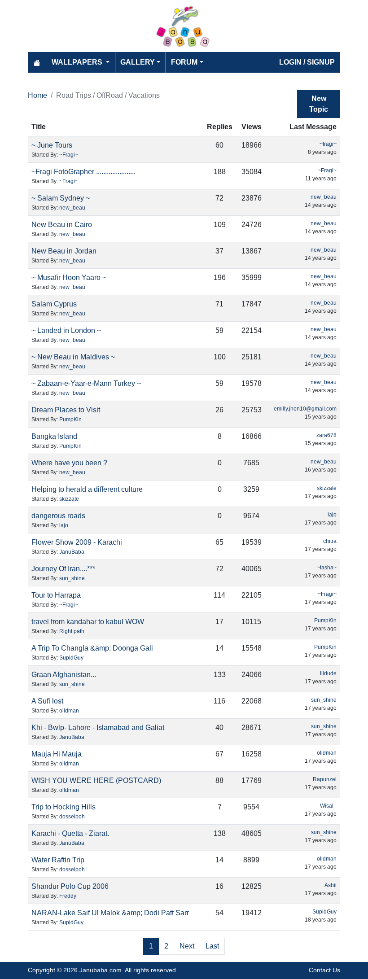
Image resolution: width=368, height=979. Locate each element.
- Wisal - (327, 806)
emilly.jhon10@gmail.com (305, 409)
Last (212, 946)
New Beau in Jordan (63, 251)
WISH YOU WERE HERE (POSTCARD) (96, 780)
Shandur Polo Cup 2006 (70, 886)
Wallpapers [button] (78, 62)
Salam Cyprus (54, 304)
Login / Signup (307, 62)
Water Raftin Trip (57, 860)
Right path (71, 631)
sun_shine (72, 578)
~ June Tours (51, 145)
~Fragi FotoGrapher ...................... (83, 171)
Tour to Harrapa (56, 595)
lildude (328, 673)
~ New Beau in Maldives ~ (73, 357)
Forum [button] (184, 62)
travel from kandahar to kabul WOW (87, 621)
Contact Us (324, 970)
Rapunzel (325, 779)
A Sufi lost (47, 701)
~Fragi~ (68, 155)
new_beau (72, 208)
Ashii (330, 885)
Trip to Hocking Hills (63, 807)
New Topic (318, 104)
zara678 (326, 435)
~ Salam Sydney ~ (60, 198)
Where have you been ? (69, 463)
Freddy (67, 896)
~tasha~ (327, 567)
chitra (330, 541)
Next (187, 946)
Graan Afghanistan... (63, 674)
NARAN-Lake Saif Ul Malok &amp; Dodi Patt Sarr (110, 913)
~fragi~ (328, 144)
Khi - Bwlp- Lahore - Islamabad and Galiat (97, 727)
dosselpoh (72, 816)
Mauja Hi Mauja (56, 754)
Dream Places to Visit (65, 410)
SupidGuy (71, 658)
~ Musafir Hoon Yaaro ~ (68, 277)
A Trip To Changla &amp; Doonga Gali (92, 648)
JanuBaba (71, 552)
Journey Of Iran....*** (63, 569)
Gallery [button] (137, 62)
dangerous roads (58, 516)
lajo (63, 525)
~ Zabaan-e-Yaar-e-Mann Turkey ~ (86, 383)
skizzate (69, 499)
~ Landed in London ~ (66, 330)
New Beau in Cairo (61, 224)
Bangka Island (54, 436)
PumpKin (70, 419)
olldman (69, 711)
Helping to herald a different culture (87, 489)
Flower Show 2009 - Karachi (76, 542)
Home (37, 95)
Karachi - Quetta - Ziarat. (70, 833)
